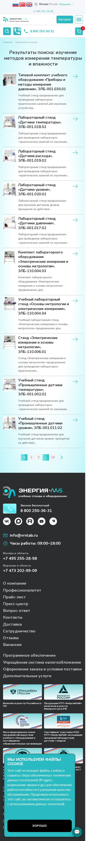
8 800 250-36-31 (42, 31)
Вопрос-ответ (16, 610)
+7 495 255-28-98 (43, 11)
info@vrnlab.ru (24, 535)
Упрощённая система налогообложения (42, 662)
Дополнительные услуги (27, 676)
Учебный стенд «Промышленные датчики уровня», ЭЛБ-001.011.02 (40, 423)
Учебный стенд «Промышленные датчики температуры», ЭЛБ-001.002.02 (40, 387)
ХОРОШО (39, 826)
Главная (7, 42)
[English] (29, 4)
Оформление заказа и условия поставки (42, 669)
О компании (14, 583)
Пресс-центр (15, 604)
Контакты (12, 617)
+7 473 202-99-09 (20, 570)
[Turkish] (22, 4)
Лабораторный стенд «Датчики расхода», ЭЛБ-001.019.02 (37, 156)
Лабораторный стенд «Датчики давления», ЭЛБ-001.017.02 (37, 223)
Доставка (12, 624)
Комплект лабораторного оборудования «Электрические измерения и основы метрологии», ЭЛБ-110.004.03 (43, 261)
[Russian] (15, 4)
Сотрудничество (19, 631)
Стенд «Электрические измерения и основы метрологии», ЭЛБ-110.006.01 (38, 345)
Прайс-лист (14, 597)
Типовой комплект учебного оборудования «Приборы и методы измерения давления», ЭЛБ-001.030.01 (42, 82)
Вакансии (12, 644)
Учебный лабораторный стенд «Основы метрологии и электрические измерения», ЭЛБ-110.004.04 (43, 306)
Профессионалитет (22, 590)
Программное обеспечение (29, 655)
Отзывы (11, 638)
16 (53, 457)
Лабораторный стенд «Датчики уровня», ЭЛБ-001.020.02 (37, 190)
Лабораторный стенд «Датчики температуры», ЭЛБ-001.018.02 (39, 122)
